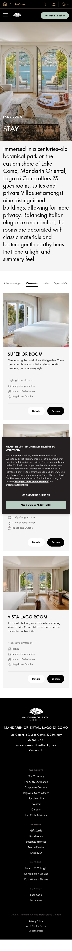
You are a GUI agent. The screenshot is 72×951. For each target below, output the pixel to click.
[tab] (12, 283)
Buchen (56, 411)
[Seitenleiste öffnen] (5, 15)
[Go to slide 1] (34, 605)
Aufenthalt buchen (55, 15)
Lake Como (18, 4)
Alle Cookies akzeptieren (36, 505)
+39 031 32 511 (36, 740)
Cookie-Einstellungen (36, 495)
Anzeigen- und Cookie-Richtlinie (31, 482)
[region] (36, 475)
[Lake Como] (17, 15)
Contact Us (36, 750)
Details (36, 411)
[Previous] (11, 582)
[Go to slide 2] (37, 605)
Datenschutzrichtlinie (17, 485)
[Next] (61, 582)
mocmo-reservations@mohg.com (36, 745)
